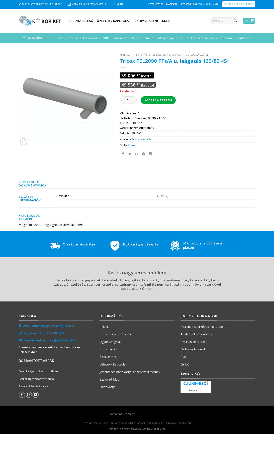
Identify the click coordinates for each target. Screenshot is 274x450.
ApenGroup (178, 38)
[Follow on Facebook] (114, 4)
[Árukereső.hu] (196, 384)
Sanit (149, 38)
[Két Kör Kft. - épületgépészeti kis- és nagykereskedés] (41, 20)
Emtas (195, 38)
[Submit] (235, 20)
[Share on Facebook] (123, 154)
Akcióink (211, 38)
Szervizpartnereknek (152, 21)
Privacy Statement (123, 423)
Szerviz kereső (81, 21)
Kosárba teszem (158, 100)
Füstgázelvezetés (197, 54)
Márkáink (172, 4)
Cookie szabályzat (95, 423)
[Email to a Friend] (137, 154)
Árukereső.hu (195, 390)
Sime (74, 38)
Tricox (131, 145)
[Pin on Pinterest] (144, 154)
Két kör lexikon (191, 4)
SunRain (242, 38)
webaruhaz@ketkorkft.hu (56, 340)
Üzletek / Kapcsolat (114, 21)
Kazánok (175, 54)
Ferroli (61, 38)
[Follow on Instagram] (118, 4)
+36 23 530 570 (51, 333)
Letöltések (155, 4)
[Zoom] (23, 141)
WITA (161, 38)
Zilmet (136, 38)
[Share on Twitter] (130, 154)
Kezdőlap (126, 54)
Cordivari (119, 38)
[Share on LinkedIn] (150, 154)
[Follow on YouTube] (121, 4)
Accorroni (90, 38)
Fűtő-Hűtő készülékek (151, 54)
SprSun (227, 38)
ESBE (105, 38)
